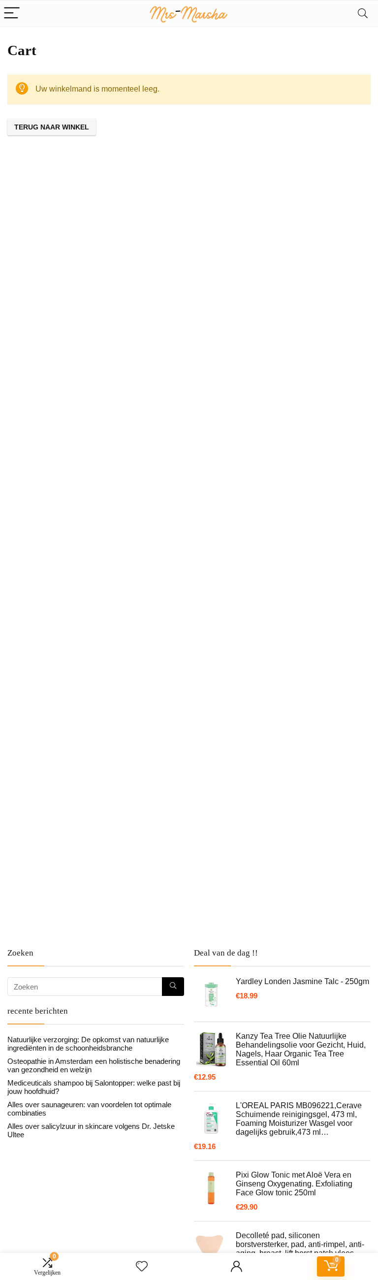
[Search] (363, 13)
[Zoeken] (173, 986)
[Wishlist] (142, 1266)
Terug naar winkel (51, 127)
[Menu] (12, 13)
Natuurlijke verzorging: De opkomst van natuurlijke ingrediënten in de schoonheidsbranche (88, 1043)
